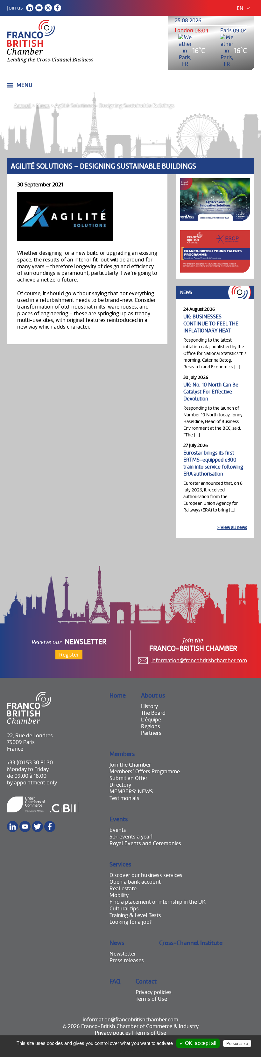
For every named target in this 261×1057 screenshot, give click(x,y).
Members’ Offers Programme (144, 771)
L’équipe (151, 719)
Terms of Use (151, 999)
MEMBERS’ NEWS (131, 791)
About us (153, 695)
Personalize (237, 1043)
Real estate (123, 888)
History (149, 706)
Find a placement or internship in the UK (157, 902)
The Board (153, 713)
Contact (146, 981)
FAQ (114, 981)
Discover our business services (145, 875)
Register (69, 654)
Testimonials (124, 798)
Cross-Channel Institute (190, 943)
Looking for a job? (130, 922)
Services (120, 864)
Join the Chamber (130, 764)
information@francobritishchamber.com (199, 660)
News (43, 105)
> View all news (232, 527)
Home (117, 695)
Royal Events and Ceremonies (145, 843)
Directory (120, 785)
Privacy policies (154, 992)
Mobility (119, 895)
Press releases (126, 960)
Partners (151, 733)
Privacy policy (133, 1051)
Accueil (22, 105)
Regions (150, 726)
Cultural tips (124, 908)
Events (118, 819)
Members (122, 754)
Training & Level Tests (135, 915)
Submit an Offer (128, 778)
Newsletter (122, 953)
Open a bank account (135, 882)
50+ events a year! (130, 836)
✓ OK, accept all (198, 1043)
